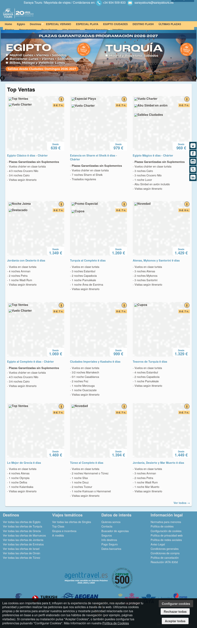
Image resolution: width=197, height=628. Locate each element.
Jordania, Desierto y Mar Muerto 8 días (158, 463)
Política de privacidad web (167, 535)
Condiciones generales (165, 549)
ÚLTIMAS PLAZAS (170, 24)
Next (194, 78)
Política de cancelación (165, 557)
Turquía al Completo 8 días (88, 260)
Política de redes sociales (166, 540)
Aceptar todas (175, 621)
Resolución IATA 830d (164, 562)
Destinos (35, 24)
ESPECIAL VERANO (58, 24)
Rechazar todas (175, 611)
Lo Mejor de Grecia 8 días (24, 463)
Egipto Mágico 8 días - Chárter (153, 155)
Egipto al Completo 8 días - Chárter (30, 361)
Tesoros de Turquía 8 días (150, 361)
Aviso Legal (158, 544)
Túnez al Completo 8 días (86, 463)
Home (8, 24)
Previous (3, 78)
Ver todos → (182, 503)
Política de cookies (162, 526)
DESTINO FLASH (143, 24)
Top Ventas (21, 89)
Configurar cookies (176, 603)
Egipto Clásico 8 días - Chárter (27, 155)
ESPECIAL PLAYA (87, 24)
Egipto (21, 24)
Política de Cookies (115, 623)
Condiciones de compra (165, 553)
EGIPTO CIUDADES (115, 24)
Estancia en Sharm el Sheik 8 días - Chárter (93, 157)
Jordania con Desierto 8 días (26, 260)
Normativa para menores (166, 522)
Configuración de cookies (166, 531)
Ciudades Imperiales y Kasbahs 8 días (95, 361)
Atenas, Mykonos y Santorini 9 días (156, 260)
